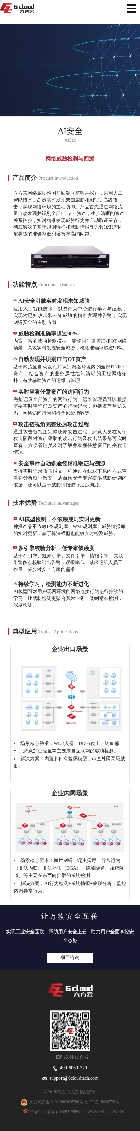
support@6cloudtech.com (73, 1078)
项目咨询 (70, 957)
